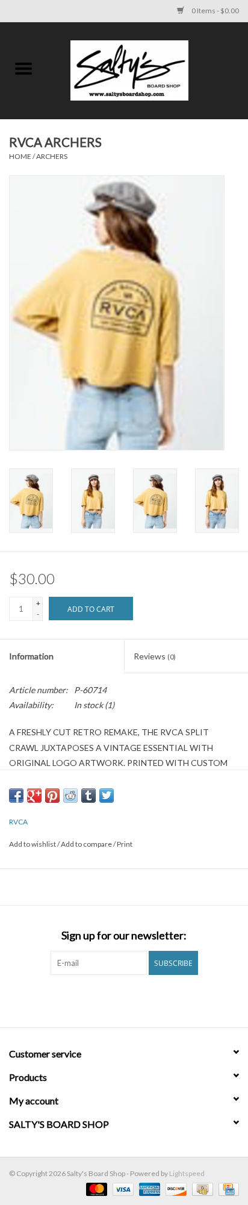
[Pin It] (52, 795)
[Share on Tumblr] (88, 795)
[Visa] (121, 1188)
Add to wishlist (33, 843)
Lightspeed (187, 1173)
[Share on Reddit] (70, 795)
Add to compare (87, 843)
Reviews (155, 656)
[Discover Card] (174, 1188)
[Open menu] (23, 68)
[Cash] (201, 1188)
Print (124, 843)
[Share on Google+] (34, 795)
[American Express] (148, 1188)
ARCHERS (51, 156)
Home (20, 156)
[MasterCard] (95, 1188)
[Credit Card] (226, 1188)
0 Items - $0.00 (214, 10)
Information (31, 656)
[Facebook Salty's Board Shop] (113, 999)
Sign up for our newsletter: (124, 935)
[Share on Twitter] (106, 795)
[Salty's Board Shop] (147, 69)
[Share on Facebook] (16, 795)
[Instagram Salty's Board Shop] (134, 999)
